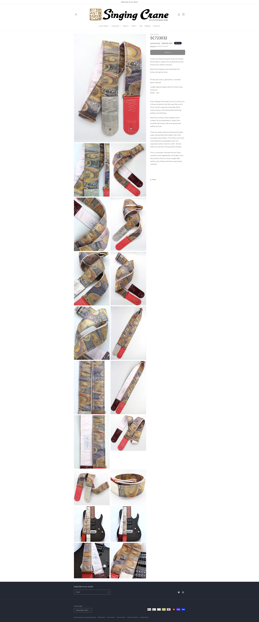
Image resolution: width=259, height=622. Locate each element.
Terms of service (121, 617)
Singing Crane (81, 617)
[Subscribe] (108, 592)
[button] (76, 14)
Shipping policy (144, 617)
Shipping (152, 46)
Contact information (132, 617)
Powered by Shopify (91, 617)
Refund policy (101, 617)
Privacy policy (111, 617)
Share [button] (154, 179)
